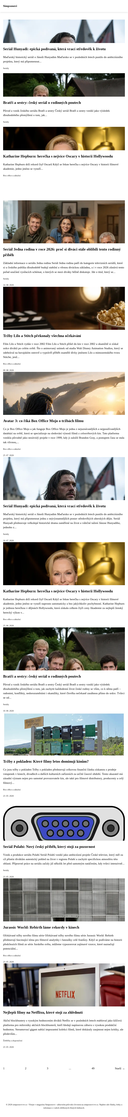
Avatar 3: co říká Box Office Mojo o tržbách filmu (43, 421)
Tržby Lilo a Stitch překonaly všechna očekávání (42, 336)
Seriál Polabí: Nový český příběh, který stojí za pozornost (49, 847)
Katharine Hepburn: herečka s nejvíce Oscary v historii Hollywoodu (58, 156)
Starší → (120, 1068)
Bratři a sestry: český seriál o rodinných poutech (42, 103)
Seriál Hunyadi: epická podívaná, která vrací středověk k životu (54, 49)
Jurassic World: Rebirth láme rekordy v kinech (41, 927)
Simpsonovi (10, 6)
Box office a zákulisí (12, 176)
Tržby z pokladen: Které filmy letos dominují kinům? (46, 761)
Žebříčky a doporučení (12, 1041)
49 (93, 1068)
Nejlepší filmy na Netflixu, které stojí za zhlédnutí (43, 1012)
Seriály (6, 68)
